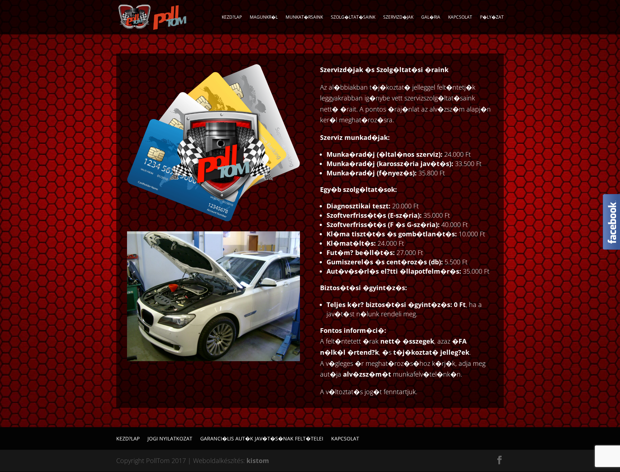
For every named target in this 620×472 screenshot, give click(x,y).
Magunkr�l (264, 17)
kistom (257, 460)
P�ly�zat (492, 17)
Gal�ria (430, 17)
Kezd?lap (232, 17)
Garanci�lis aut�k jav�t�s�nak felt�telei (261, 438)
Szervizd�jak (398, 17)
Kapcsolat (460, 17)
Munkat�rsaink (304, 17)
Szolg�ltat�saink (353, 17)
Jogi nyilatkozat (169, 438)
